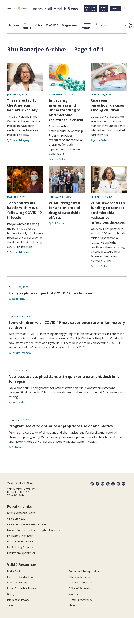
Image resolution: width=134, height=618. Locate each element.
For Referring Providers (20, 547)
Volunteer (74, 594)
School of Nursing (17, 582)
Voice (38, 25)
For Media (27, 25)
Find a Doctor (15, 571)
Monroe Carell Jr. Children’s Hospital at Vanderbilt (34, 530)
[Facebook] (97, 484)
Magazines (69, 25)
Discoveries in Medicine (20, 541)
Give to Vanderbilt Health (21, 512)
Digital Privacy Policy (80, 599)
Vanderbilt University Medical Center (27, 524)
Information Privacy (18, 599)
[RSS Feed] (92, 484)
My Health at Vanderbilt (20, 535)
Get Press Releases (90, 9)
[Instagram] (108, 484)
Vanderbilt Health (16, 518)
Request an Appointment (21, 553)
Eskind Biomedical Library (21, 588)
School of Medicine (79, 577)
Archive (115, 8)
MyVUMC (52, 25)
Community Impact (89, 25)
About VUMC (76, 605)
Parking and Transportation (84, 571)
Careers (11, 605)
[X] (113, 484)
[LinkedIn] (118, 484)
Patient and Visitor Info (20, 577)
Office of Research (79, 588)
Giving (10, 594)
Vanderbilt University (80, 582)
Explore (14, 25)
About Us (103, 9)
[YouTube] (102, 484)
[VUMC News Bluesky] (123, 484)
